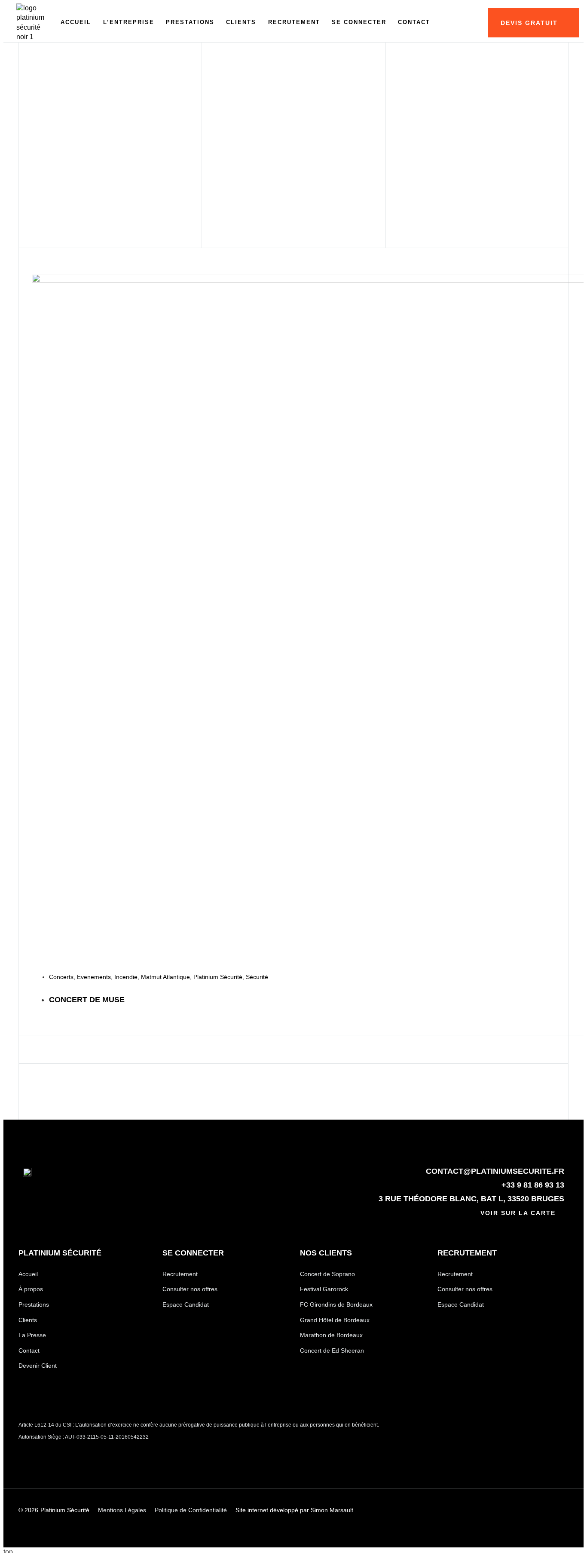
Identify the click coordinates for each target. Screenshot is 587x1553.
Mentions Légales (122, 1510)
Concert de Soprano (327, 1274)
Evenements (94, 976)
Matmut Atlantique (165, 976)
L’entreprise (128, 22)
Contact (414, 22)
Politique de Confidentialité (191, 1510)
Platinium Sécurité (217, 976)
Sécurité (257, 976)
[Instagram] (543, 1510)
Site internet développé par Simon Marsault (294, 1510)
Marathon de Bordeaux (331, 1335)
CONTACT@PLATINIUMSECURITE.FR (495, 1171)
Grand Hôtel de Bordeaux (335, 1320)
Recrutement (294, 22)
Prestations (190, 22)
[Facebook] (513, 1510)
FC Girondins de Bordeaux (336, 1304)
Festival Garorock (324, 1289)
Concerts (61, 976)
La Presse (32, 1335)
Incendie (126, 976)
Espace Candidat (185, 1304)
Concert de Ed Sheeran (332, 1350)
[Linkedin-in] (484, 1510)
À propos (30, 1289)
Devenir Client (37, 1365)
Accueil (76, 22)
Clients (241, 22)
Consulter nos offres (189, 1289)
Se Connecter (359, 22)
